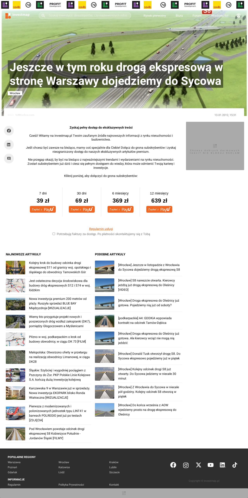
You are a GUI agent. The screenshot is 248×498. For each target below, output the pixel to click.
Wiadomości (219, 15)
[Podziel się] (10, 131)
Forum (197, 15)
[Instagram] (186, 466)
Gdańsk (12, 472)
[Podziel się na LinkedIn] (9, 145)
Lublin (113, 467)
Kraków (114, 462)
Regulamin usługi (101, 229)
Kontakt (114, 484)
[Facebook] (173, 466)
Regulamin (14, 484)
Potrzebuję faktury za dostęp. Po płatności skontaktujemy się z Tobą (103, 234)
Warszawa (14, 462)
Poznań (12, 467)
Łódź (62, 472)
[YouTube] (211, 466)
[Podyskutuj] (10, 158)
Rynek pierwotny (155, 15)
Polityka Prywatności (71, 484)
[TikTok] (235, 466)
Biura (179, 15)
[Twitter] (199, 466)
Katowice (64, 467)
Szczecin (114, 472)
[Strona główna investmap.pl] (17, 15)
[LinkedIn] (223, 466)
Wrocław (64, 462)
